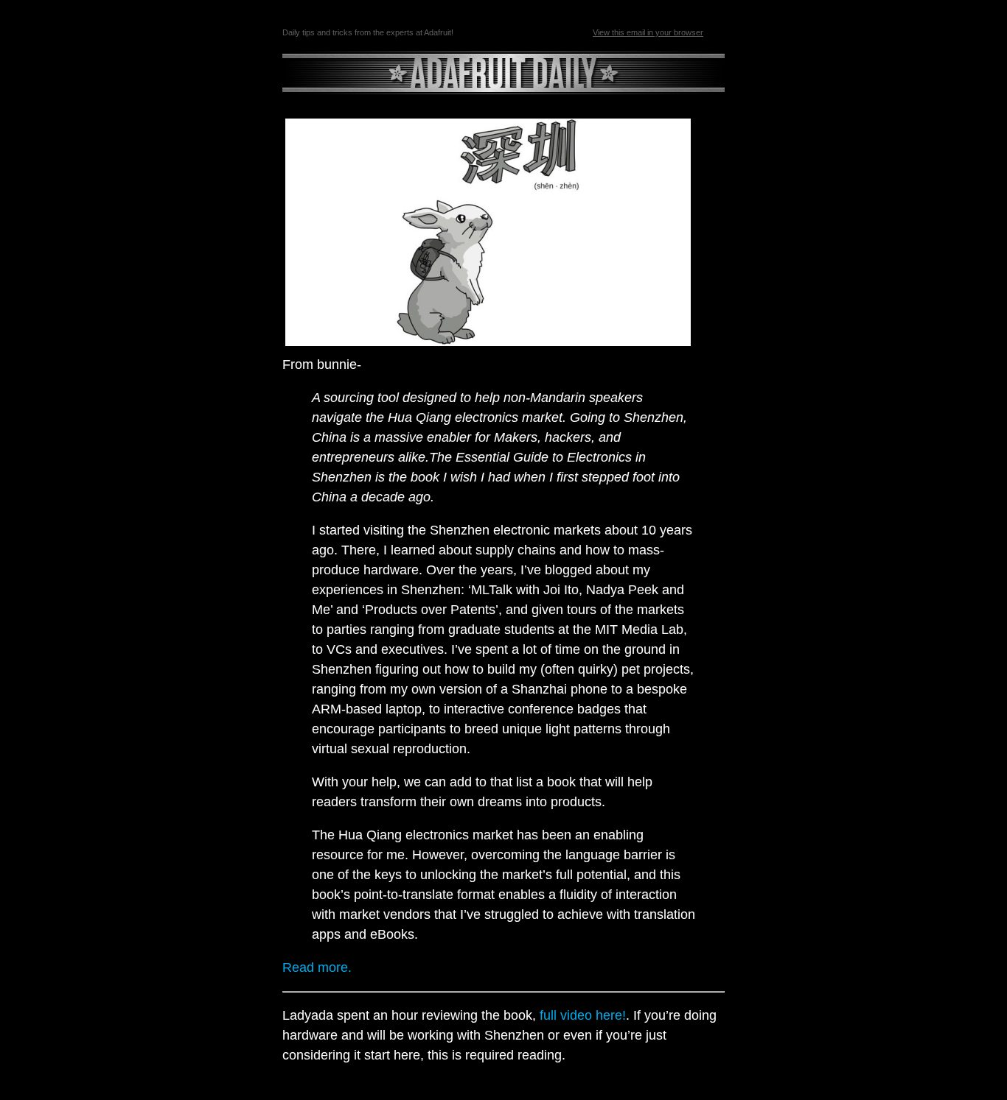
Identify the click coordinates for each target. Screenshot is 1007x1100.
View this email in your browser (648, 32)
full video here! (583, 1015)
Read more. (317, 967)
